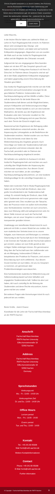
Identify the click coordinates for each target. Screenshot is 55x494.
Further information (27, 474)
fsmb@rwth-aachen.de (29, 448)
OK (21, 23)
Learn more (33, 23)
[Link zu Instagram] (49, 490)
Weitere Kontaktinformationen (27, 453)
